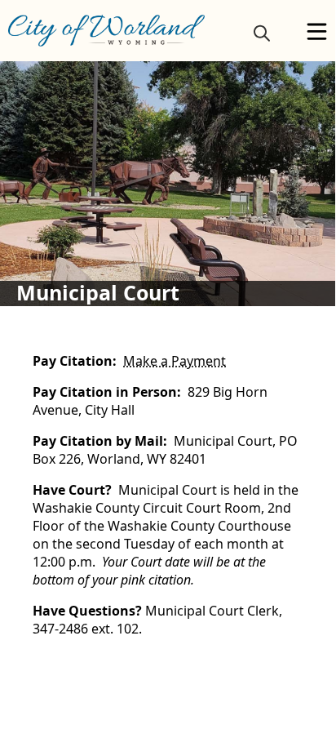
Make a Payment (174, 361)
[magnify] (261, 32)
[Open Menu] (316, 31)
